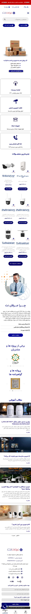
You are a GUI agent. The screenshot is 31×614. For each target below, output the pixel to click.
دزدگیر (19, 181)
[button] (28, 13)
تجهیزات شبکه (15, 126)
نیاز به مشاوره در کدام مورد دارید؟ (21, 597)
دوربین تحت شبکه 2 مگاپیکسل (8, 214)
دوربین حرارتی (8, 182)
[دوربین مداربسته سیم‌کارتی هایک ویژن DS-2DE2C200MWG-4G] (8, 200)
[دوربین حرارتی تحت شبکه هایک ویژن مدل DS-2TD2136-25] (8, 166)
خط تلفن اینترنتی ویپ (15, 144)
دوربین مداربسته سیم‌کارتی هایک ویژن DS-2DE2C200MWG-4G (8, 210)
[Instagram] (22, 577)
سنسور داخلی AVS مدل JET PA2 (23, 176)
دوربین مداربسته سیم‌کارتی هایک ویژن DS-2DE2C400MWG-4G (22, 210)
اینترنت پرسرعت (15, 90)
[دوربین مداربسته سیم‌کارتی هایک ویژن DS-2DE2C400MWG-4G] (22, 200)
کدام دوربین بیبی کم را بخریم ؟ (21, 524)
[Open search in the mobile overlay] (15, 19)
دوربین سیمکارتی (19, 216)
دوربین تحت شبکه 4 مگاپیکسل (23, 214)
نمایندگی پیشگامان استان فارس (21, 327)
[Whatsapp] (13, 577)
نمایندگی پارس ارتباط (23, 324)
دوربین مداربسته (8, 180)
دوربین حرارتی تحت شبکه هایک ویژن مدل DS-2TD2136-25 (8, 176)
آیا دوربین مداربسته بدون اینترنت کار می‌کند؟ (17, 456)
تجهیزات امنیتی (24, 181)
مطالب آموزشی (15, 400)
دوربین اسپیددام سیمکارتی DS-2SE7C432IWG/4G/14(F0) (8, 243)
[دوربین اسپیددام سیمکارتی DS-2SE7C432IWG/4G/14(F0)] (8, 233)
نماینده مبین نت (24, 330)
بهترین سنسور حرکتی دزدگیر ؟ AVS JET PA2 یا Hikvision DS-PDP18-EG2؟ (16, 423)
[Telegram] (17, 577)
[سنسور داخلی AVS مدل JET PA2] (22, 166)
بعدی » (13, 535)
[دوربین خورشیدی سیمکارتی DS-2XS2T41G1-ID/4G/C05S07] (22, 233)
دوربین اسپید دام (5, 247)
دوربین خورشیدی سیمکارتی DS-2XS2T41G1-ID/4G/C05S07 (22, 243)
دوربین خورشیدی (19, 249)
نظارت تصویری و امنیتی (15, 108)
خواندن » (28, 432)
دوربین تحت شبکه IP (8, 181)
